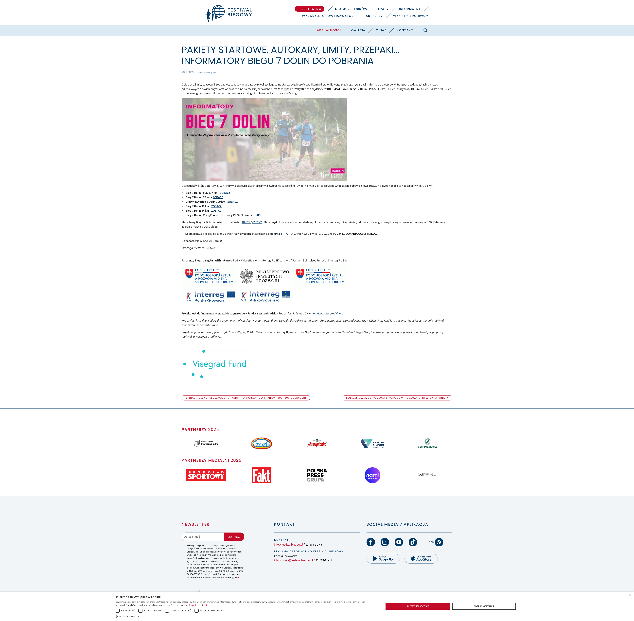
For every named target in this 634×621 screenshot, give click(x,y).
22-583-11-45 (314, 545)
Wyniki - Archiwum (410, 16)
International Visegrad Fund (325, 313)
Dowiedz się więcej (198, 605)
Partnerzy (373, 16)
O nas (381, 30)
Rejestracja (309, 9)
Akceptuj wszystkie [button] (418, 606)
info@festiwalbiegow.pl (288, 545)
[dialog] (317, 606)
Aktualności (329, 30)
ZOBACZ (225, 193)
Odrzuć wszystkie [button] (484, 606)
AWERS (246, 222)
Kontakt (405, 30)
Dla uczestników (351, 9)
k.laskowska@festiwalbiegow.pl (293, 560)
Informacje (410, 9)
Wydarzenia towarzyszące (327, 16)
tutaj (241, 577)
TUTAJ (288, 234)
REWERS (257, 222)
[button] (246, 617)
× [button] (630, 595)
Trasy (383, 9)
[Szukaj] (425, 30)
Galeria (358, 30)
